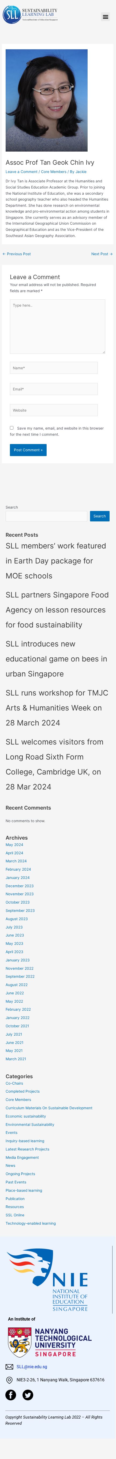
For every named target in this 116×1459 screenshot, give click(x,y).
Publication (15, 1199)
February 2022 (18, 1009)
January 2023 (18, 960)
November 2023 (20, 894)
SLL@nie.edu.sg (31, 1366)
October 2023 (18, 902)
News (10, 1165)
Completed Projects (23, 1091)
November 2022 (19, 968)
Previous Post (16, 254)
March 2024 (16, 861)
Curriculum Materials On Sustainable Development (49, 1108)
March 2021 (16, 1059)
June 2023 (15, 935)
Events (11, 1132)
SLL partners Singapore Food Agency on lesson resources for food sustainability (57, 609)
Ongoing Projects (20, 1174)
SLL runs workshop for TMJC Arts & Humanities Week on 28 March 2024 (57, 707)
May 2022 (14, 1001)
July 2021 (14, 1034)
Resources (15, 1207)
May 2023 (14, 943)
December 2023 (20, 886)
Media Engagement (22, 1157)
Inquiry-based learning (25, 1141)
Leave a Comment (22, 172)
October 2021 (17, 1026)
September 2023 (20, 910)
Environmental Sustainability (30, 1124)
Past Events (16, 1182)
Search (12, 507)
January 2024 (18, 877)
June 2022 (15, 993)
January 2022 (17, 1018)
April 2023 (14, 952)
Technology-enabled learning (31, 1223)
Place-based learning (24, 1190)
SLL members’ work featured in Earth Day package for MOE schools (56, 560)
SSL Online (15, 1215)
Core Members (53, 172)
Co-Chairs (14, 1083)
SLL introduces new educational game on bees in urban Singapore (56, 658)
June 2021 (14, 1042)
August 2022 (17, 985)
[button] (105, 16)
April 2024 (14, 853)
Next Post (102, 254)
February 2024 (18, 869)
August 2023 (17, 919)
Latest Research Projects (27, 1149)
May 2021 (14, 1050)
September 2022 (20, 976)
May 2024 (14, 845)
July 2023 (14, 927)
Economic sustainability (26, 1116)
